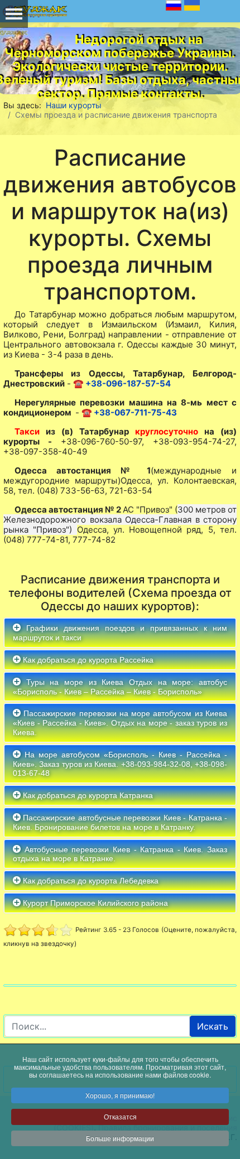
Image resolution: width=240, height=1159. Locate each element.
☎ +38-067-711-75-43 (129, 412)
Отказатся (120, 1116)
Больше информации (120, 1138)
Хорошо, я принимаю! (120, 1095)
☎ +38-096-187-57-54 (122, 383)
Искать (212, 1026)
